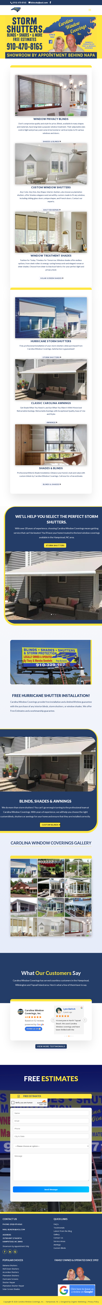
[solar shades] (24, 877)
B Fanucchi (68, 1009)
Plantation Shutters (11, 1275)
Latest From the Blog (63, 1231)
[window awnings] (24, 896)
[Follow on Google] (15, 1252)
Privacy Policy (93, 1302)
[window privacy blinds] (78, 935)
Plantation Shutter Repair (13, 1285)
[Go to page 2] (68, 1036)
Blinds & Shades (51, 484)
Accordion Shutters (11, 1272)
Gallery (57, 1234)
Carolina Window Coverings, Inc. (34, 1012)
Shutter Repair (51, 210)
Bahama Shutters (10, 1265)
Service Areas (59, 1241)
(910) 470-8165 (16, 1224)
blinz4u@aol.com (16, 1229)
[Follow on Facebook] (5, 1252)
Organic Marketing (78, 1302)
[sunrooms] (51, 916)
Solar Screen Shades (51, 278)
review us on (32, 1028)
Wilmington (21, 985)
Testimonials (59, 1227)
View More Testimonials (51, 1046)
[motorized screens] (24, 916)
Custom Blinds (50, 825)
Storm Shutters (51, 357)
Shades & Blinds (51, 141)
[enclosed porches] (78, 896)
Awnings (51, 422)
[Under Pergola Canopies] (51, 877)
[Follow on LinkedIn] (10, 1252)
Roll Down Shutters (11, 1269)
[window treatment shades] (24, 935)
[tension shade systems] (51, 896)
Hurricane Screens (10, 1279)
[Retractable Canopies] (78, 877)
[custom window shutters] (51, 935)
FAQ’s (56, 1224)
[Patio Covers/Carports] (78, 916)
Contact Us (58, 1237)
